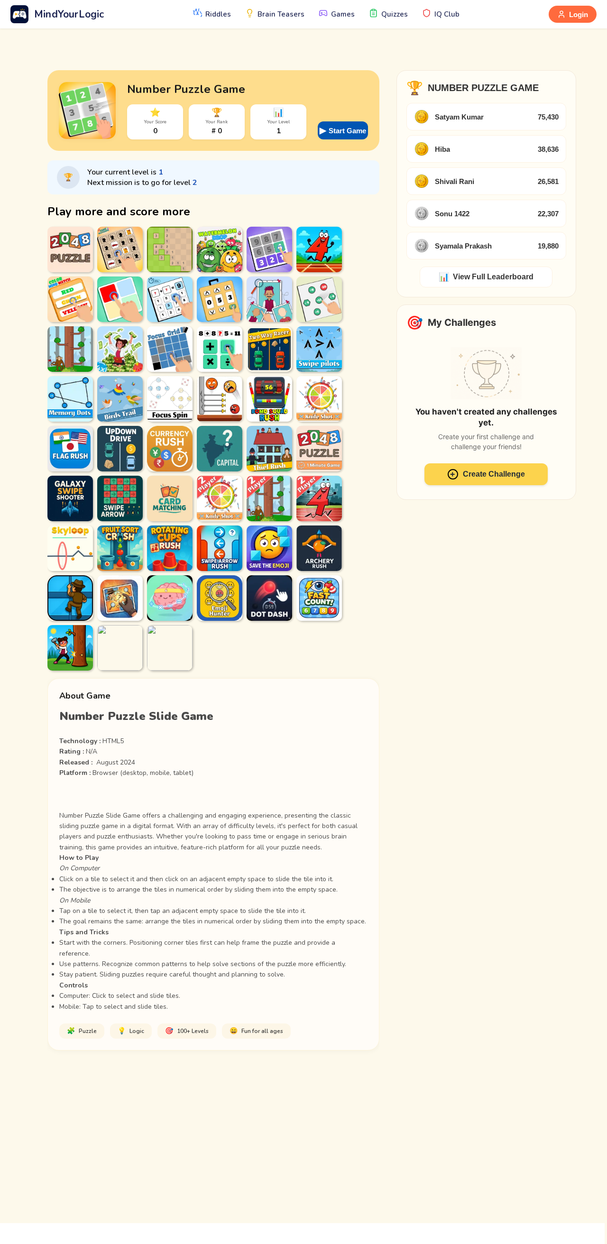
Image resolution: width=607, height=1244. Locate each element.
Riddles (218, 14)
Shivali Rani (454, 181)
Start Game (343, 130)
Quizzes (394, 14)
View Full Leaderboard (486, 277)
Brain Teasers (281, 14)
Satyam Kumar (459, 117)
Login (578, 14)
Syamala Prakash (463, 246)
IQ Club (447, 14)
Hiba (442, 149)
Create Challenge (487, 474)
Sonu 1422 (452, 214)
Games (343, 14)
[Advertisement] (303, 1135)
